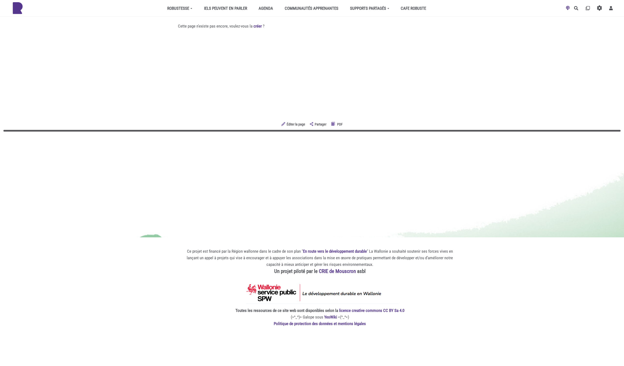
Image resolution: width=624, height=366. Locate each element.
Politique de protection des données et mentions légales (320, 323)
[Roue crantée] (599, 8)
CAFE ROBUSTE (413, 8)
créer (258, 26)
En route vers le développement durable (335, 251)
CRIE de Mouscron (337, 271)
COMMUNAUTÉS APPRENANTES (311, 8)
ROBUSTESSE (178, 8)
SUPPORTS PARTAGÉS (368, 8)
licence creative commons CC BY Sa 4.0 (371, 310)
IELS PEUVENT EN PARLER (225, 8)
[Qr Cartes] (588, 8)
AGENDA (266, 8)
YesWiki (330, 317)
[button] (611, 8)
